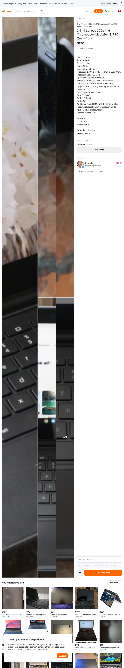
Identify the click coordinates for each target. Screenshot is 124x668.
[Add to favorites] (80, 573)
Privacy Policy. (42, 649)
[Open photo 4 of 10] (47, 438)
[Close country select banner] (121, 2)
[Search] (41, 11)
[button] (115, 582)
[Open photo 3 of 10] (65, 157)
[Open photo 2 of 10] (47, 157)
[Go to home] (7, 11)
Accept (62, 656)
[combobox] (27, 11)
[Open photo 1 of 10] (20, 297)
